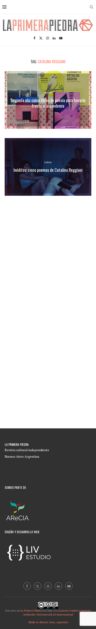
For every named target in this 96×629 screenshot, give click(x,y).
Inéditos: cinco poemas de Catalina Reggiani (48, 170)
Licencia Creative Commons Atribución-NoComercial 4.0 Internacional (57, 612)
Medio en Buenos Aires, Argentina (48, 622)
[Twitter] (40, 38)
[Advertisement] (48, 251)
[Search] (91, 7)
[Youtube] (60, 38)
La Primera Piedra (30, 610)
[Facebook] (34, 38)
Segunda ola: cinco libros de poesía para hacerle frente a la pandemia (48, 103)
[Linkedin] (54, 38)
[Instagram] (47, 38)
